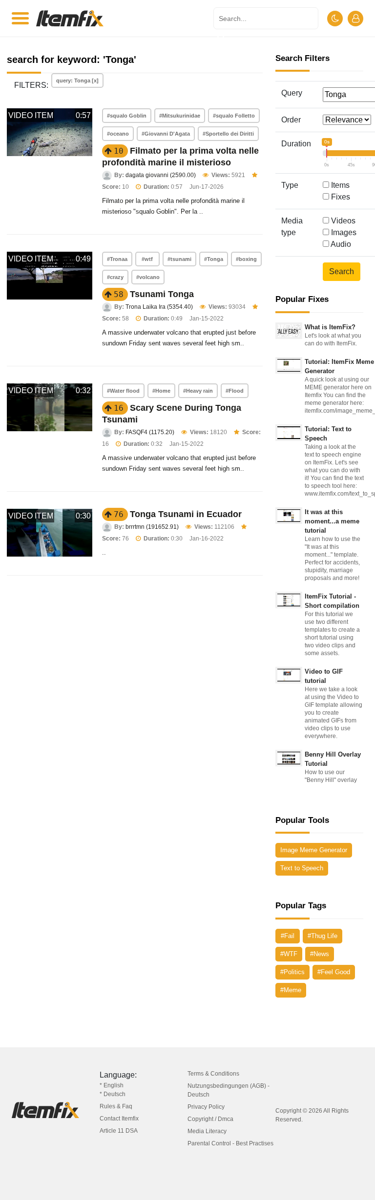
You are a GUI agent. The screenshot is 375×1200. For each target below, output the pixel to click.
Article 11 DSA (119, 1130)
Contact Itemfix (119, 1118)
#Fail (287, 936)
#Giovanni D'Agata (166, 134)
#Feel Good (333, 972)
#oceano (118, 134)
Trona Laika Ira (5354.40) (159, 306)
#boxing (246, 259)
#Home (161, 391)
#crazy (115, 277)
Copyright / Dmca (210, 1119)
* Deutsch (112, 1094)
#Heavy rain (198, 391)
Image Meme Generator (313, 850)
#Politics (292, 972)
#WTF (288, 954)
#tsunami (179, 259)
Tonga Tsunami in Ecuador (186, 514)
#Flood (235, 391)
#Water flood (123, 391)
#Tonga (213, 259)
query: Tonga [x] (77, 80)
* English (112, 1085)
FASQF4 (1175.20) (149, 432)
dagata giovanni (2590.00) (160, 175)
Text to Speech (301, 868)
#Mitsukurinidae (179, 116)
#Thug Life (322, 936)
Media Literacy (207, 1131)
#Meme (290, 990)
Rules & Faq (116, 1106)
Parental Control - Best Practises (230, 1143)
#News (319, 954)
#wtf (147, 259)
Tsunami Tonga (162, 294)
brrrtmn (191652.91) (152, 526)
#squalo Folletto (234, 116)
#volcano (148, 277)
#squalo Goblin (126, 116)
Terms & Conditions (213, 1073)
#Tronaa (117, 259)
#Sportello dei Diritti (228, 134)
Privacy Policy (206, 1106)
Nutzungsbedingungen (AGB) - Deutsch (229, 1090)
